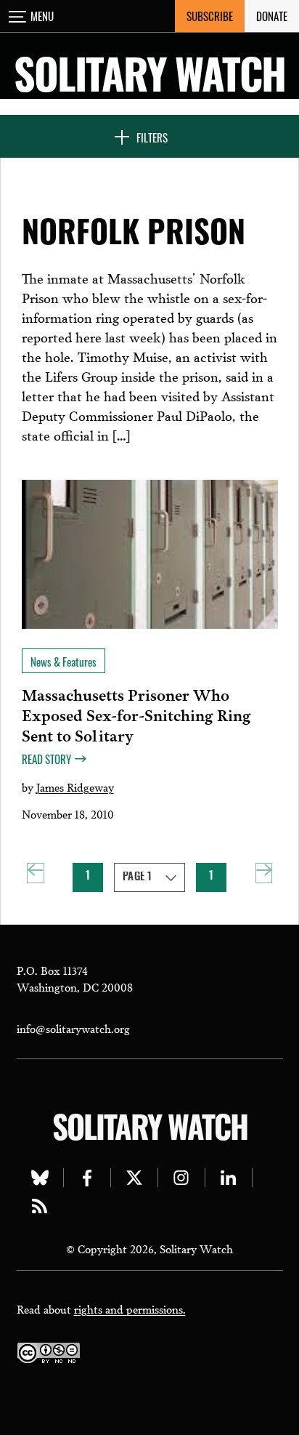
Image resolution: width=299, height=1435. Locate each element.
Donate (271, 16)
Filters (152, 137)
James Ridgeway (75, 786)
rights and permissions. (130, 1308)
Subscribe (210, 16)
